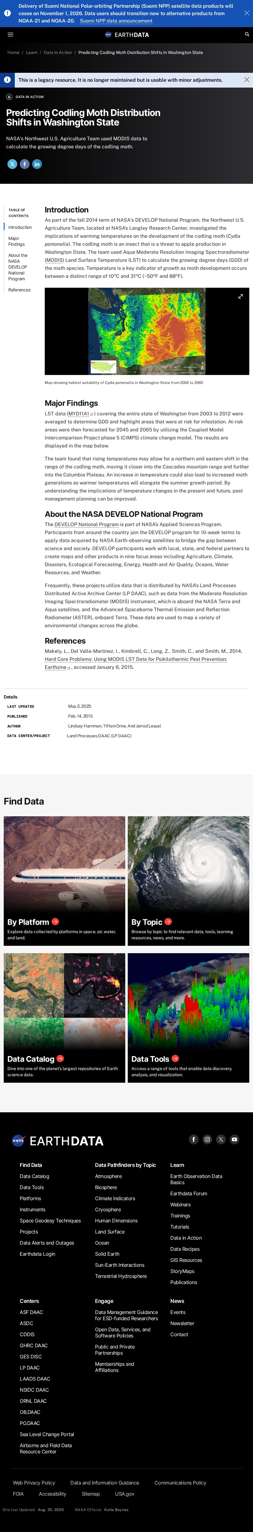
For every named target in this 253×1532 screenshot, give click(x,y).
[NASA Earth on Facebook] (194, 1139)
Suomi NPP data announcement (116, 21)
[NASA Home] (108, 34)
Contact (179, 1334)
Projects (29, 1232)
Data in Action (185, 1238)
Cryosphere (108, 1209)
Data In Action (58, 52)
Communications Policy (180, 1483)
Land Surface (109, 1232)
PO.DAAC (30, 1423)
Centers (29, 1301)
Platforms (30, 1198)
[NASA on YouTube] (234, 1139)
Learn (31, 52)
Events (177, 1312)
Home (13, 52)
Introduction (20, 227)
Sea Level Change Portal (47, 1434)
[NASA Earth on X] (221, 1139)
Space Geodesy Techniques (50, 1220)
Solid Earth (107, 1254)
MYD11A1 (78, 414)
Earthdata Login (37, 1254)
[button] (147, 333)
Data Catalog (34, 1176)
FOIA (18, 1494)
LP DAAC (30, 1368)
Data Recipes (184, 1249)
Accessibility (52, 1494)
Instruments (32, 1209)
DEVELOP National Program (87, 524)
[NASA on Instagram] (207, 1139)
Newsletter (182, 1323)
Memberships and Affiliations (114, 1367)
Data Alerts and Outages (47, 1243)
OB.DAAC (30, 1412)
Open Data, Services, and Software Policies (122, 1332)
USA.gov (125, 1494)
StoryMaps (182, 1271)
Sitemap (91, 1494)
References (19, 289)
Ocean (102, 1243)
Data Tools (32, 1187)
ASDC (26, 1323)
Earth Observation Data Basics (196, 1179)
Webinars (180, 1204)
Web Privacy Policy (34, 1483)
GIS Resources (186, 1260)
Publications (183, 1282)
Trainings (180, 1216)
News (177, 1301)
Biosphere (106, 1187)
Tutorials (179, 1227)
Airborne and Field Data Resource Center (46, 1448)
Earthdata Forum (188, 1193)
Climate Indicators (115, 1198)
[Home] (132, 34)
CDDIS (27, 1334)
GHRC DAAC (34, 1345)
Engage (104, 1301)
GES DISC (31, 1356)
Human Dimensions (116, 1220)
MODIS (54, 260)
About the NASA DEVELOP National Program (17, 267)
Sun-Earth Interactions (119, 1265)
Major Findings (16, 241)
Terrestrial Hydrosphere (121, 1276)
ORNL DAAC (33, 1401)
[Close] (247, 13)
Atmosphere (108, 1176)
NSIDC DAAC (34, 1390)
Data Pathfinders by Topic (125, 1165)
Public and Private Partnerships (115, 1350)
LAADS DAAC (35, 1379)
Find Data (31, 1165)
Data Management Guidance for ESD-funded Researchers (126, 1315)
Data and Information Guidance (104, 1483)
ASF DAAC (31, 1312)
